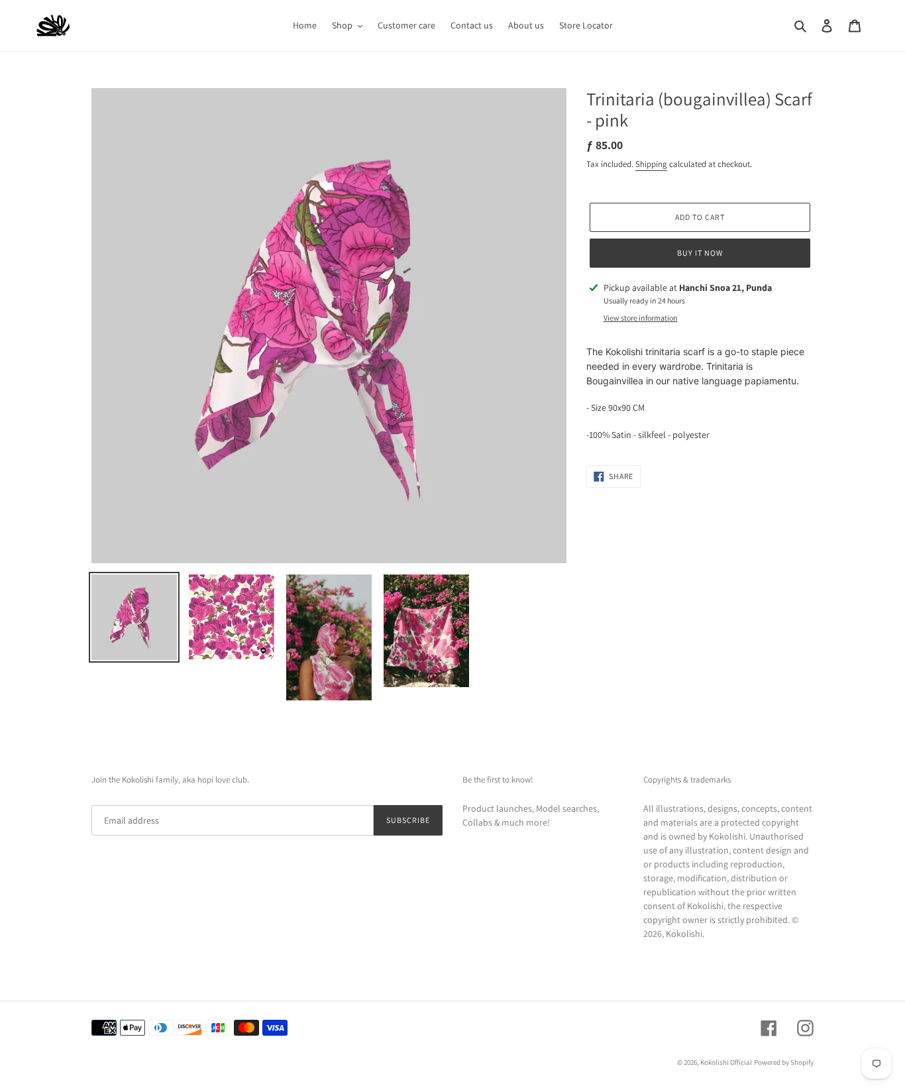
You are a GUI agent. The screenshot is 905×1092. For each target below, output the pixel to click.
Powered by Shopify (784, 1062)
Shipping (651, 164)
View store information (641, 318)
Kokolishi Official (726, 1062)
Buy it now (700, 253)
